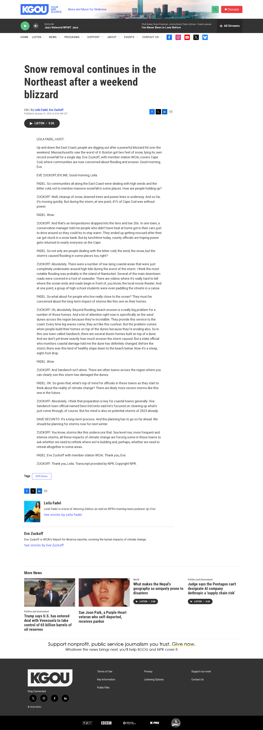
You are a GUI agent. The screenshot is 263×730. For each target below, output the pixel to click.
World (136, 579)
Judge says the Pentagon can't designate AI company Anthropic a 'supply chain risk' (212, 588)
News (53, 37)
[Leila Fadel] (32, 511)
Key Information (106, 679)
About (112, 37)
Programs (72, 37)
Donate (233, 9)
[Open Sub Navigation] (44, 37)
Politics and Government (36, 611)
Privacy (148, 671)
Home (24, 37)
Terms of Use (104, 671)
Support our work (201, 671)
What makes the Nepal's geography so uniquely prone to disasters (158, 588)
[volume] (36, 26)
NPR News (42, 476)
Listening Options (154, 679)
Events (129, 37)
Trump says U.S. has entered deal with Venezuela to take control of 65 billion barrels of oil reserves (48, 623)
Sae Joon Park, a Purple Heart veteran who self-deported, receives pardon (102, 617)
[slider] (41, 26)
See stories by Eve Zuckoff (44, 545)
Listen (36, 37)
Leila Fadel (41, 110)
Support (93, 37)
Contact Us (150, 37)
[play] (25, 26)
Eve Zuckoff (56, 110)
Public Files (103, 687)
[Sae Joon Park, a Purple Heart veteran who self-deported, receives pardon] (104, 592)
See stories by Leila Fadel (63, 514)
